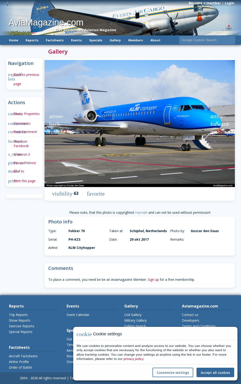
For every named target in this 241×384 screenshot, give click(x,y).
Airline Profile (19, 361)
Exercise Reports (21, 326)
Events (76, 40)
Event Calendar (78, 314)
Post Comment (22, 131)
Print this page (22, 181)
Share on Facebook (18, 143)
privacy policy (133, 359)
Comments (19, 123)
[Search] (231, 40)
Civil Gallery (132, 314)
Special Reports (20, 331)
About (155, 40)
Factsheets (55, 40)
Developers (190, 320)
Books (71, 356)
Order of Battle (20, 367)
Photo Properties (24, 113)
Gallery (115, 40)
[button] (57, 124)
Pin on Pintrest (22, 163)
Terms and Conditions (199, 326)
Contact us (190, 314)
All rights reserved (52, 378)
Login (229, 3)
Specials (95, 40)
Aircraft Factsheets (23, 356)
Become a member (205, 3)
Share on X (19, 154)
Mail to (16, 171)
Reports (32, 40)
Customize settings (173, 372)
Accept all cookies (215, 372)
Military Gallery (135, 320)
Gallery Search (135, 326)
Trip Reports (18, 314)
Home (13, 40)
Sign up (153, 279)
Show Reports (19, 320)
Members (135, 40)
